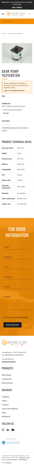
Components (7, 379)
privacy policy (24, 317)
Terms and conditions (10, 409)
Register (19, 7)
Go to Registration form (17, 90)
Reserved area (7, 383)
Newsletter (6, 417)
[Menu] (4, 14)
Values (4, 401)
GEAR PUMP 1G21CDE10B (15, 33)
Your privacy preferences (11, 459)
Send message (12, 325)
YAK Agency (9, 462)
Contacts (5, 405)
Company (5, 397)
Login (14, 7)
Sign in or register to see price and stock (13, 106)
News (4, 413)
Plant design (6, 375)
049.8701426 (19, 355)
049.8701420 (9, 355)
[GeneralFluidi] (16, 14)
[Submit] (30, 21)
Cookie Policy (22, 457)
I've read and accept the (17, 317)
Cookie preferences (22, 459)
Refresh (6, 113)
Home (3, 33)
